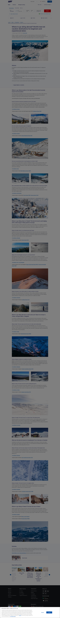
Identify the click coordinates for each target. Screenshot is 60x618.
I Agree (49, 612)
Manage (42, 612)
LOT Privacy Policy (13, 616)
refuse (20, 615)
